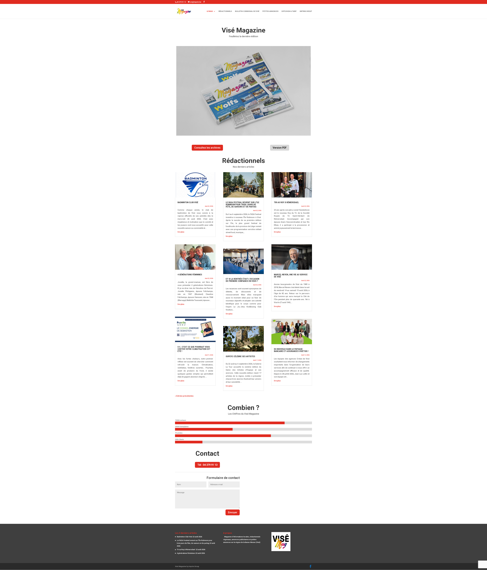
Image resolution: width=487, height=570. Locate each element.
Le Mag (210, 11)
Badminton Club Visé (188, 202)
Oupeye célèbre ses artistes (240, 356)
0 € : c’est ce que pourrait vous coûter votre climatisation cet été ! (194, 349)
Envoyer (232, 512)
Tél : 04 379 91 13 (207, 464)
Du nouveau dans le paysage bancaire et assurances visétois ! (291, 350)
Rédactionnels (225, 11)
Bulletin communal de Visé (247, 11)
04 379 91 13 (181, 2)
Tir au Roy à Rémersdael (286, 202)
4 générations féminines (190, 274)
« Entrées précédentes (184, 396)
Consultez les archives (207, 147)
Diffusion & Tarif (289, 11)
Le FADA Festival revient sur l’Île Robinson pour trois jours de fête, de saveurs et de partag (242, 204)
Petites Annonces (270, 11)
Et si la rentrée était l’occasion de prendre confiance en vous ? (242, 280)
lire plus (181, 232)
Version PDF (280, 147)
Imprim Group (306, 11)
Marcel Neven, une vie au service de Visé (291, 275)
